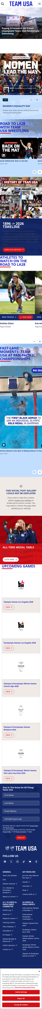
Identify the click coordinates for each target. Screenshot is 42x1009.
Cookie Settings (21, 992)
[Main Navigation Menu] (39, 3)
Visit (4, 880)
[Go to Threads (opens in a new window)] (36, 861)
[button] (21, 89)
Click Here (9, 559)
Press (9, 926)
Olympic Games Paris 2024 (30, 924)
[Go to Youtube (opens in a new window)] (30, 861)
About (7, 914)
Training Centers (9, 922)
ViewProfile (8, 317)
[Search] (2, 3)
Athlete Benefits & (11, 940)
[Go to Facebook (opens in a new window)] (5, 861)
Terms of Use (9, 828)
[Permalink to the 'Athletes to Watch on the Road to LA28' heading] (26, 264)
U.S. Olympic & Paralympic (11, 890)
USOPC (10, 945)
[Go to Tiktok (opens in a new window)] (24, 861)
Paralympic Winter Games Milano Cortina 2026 (30, 947)
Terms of (22, 832)
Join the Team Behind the (30, 876)
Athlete (10, 884)
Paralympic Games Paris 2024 (29, 931)
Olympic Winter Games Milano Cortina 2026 (30, 938)
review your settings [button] (22, 500)
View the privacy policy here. (25, 988)
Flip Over (27, 317)
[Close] (39, 971)
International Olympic (30, 909)
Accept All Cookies (21, 1005)
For (7, 935)
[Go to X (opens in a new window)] (11, 861)
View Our (14, 249)
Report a (10, 896)
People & (10, 918)
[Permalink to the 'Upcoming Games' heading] (36, 566)
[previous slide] (31, 100)
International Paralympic (30, 916)
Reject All (21, 998)
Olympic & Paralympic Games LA (30, 954)
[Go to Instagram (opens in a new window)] (17, 861)
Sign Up (21, 837)
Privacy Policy (34, 826)
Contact (8, 949)
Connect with (29, 894)
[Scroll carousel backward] (34, 172)
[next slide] (37, 100)
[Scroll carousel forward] (40, 172)
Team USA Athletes (10, 875)
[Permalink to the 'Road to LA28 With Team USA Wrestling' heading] (30, 130)
